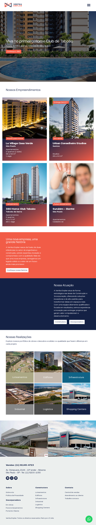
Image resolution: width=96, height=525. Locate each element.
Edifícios (48, 377)
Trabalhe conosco (72, 498)
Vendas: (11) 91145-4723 (20, 465)
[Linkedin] (16, 478)
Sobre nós (10, 492)
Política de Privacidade (15, 495)
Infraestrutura (76, 377)
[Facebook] (7, 478)
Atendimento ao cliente (74, 495)
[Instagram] (11, 478)
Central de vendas (72, 492)
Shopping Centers (76, 409)
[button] (88, 5)
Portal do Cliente (12, 511)
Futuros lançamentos (14, 508)
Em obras (9, 505)
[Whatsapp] (88, 519)
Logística (48, 409)
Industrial (20, 409)
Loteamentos (19, 377)
